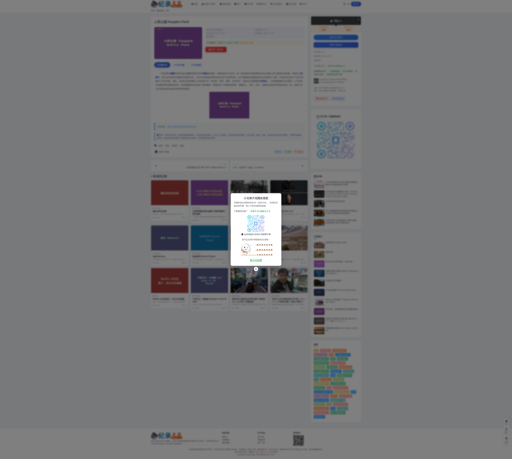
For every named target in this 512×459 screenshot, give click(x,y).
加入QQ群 (256, 260)
